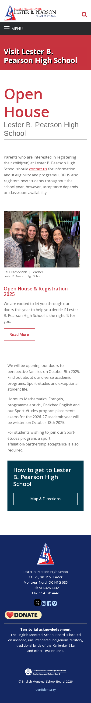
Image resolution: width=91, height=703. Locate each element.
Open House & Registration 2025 (36, 291)
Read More (19, 334)
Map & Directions (45, 498)
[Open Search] (84, 15)
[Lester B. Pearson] (30, 13)
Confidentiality (45, 689)
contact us (38, 169)
